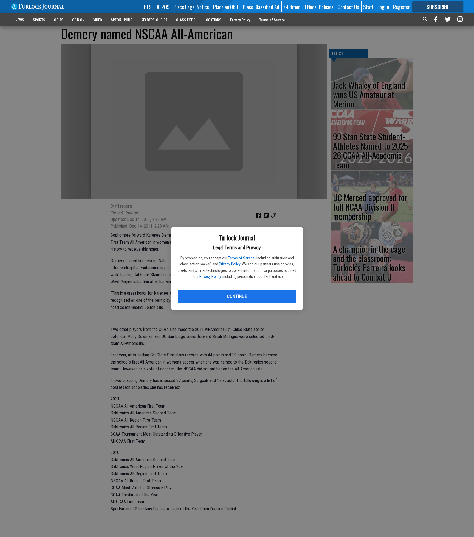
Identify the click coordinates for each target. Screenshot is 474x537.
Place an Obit (225, 6)
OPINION (78, 20)
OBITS (58, 20)
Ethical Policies (319, 6)
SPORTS (39, 20)
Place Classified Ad (261, 6)
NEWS (19, 20)
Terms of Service (241, 258)
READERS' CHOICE (154, 20)
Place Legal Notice (191, 6)
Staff (368, 6)
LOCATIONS (212, 20)
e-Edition (291, 6)
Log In (383, 6)
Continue (237, 296)
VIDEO (97, 20)
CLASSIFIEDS (186, 20)
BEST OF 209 (157, 6)
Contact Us (348, 6)
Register (401, 6)
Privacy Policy (229, 264)
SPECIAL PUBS (121, 20)
